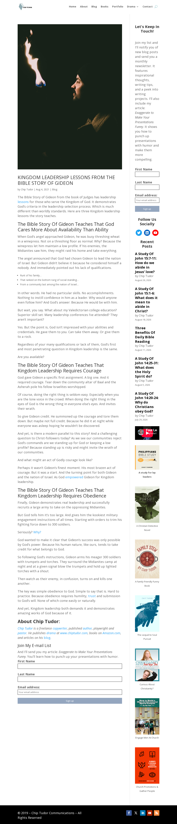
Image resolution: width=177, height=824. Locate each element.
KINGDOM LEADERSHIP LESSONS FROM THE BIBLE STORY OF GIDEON (66, 180)
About (84, 6)
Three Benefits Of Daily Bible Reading (145, 335)
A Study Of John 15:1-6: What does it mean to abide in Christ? (146, 299)
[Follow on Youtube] (149, 813)
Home (72, 6)
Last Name (26, 674)
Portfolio (117, 6)
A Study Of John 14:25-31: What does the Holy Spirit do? (147, 367)
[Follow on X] (136, 813)
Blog (94, 6)
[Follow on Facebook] (129, 813)
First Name (26, 661)
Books (104, 6)
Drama (131, 6)
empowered (74, 477)
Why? (37, 532)
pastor (22, 633)
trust (92, 596)
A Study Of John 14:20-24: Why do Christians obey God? (147, 402)
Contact (148, 6)
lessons (24, 202)
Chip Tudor (27, 189)
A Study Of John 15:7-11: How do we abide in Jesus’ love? (146, 262)
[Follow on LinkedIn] (143, 813)
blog (47, 638)
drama (51, 633)
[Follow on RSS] (156, 813)
